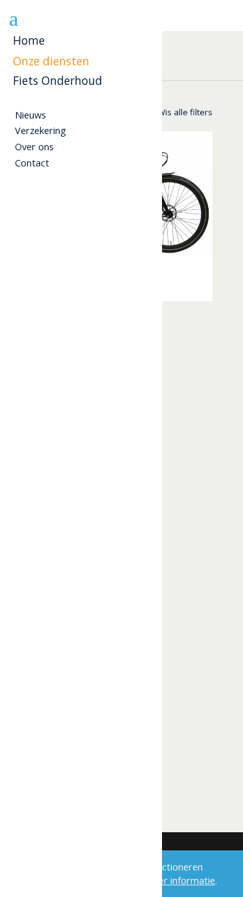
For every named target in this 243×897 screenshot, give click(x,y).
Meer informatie (180, 880)
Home (29, 40)
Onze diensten (51, 61)
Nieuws (30, 115)
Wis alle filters (185, 112)
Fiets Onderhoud (57, 80)
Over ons (34, 147)
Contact (32, 163)
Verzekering (40, 130)
